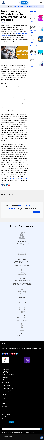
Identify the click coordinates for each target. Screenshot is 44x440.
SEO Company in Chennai (7, 391)
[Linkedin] (7, 185)
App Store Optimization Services (8, 374)
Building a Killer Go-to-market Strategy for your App (33, 38)
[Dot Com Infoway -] (4, 2)
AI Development (5, 377)
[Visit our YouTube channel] (14, 354)
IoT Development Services (7, 376)
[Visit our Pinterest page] (12, 354)
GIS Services (4, 379)
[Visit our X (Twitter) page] (10, 354)
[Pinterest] (9, 185)
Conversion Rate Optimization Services (9, 386)
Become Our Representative (7, 400)
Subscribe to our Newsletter (8, 426)
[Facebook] (2, 185)
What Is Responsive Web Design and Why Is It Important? (33, 52)
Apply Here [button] (12, 422)
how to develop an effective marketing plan (17, 178)
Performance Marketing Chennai (8, 390)
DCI (4, 22)
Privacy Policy (4, 401)
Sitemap (3, 403)
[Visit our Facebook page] (7, 354)
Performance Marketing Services (8, 388)
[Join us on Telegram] (17, 354)
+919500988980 (6, 414)
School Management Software (7, 409)
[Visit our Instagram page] (5, 354)
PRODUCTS (4, 406)
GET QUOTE (24, 2)
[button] (41, 2)
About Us (3, 396)
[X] (4, 185)
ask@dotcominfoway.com (8, 418)
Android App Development (7, 371)
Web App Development (6, 385)
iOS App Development (6, 369)
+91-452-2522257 (7, 416)
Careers (3, 398)
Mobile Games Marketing (6, 372)
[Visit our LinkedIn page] (3, 354)
